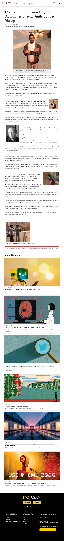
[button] (54, 4)
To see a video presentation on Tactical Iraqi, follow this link (19, 243)
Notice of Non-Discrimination (38, 538)
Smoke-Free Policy (56, 538)
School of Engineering (28, 4)
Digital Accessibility (48, 538)
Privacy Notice (29, 538)
